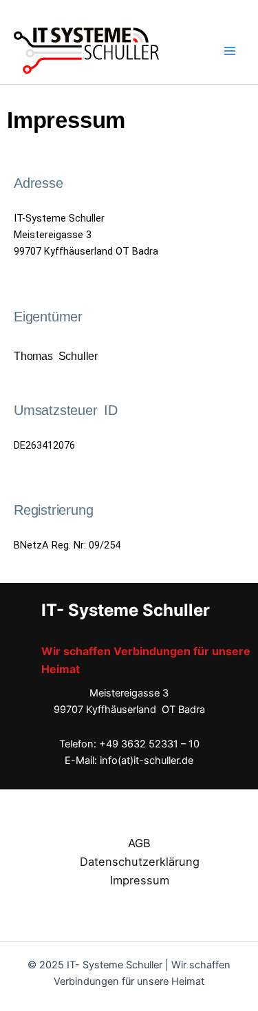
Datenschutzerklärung (140, 862)
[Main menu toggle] (229, 50)
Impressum (139, 880)
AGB (139, 843)
